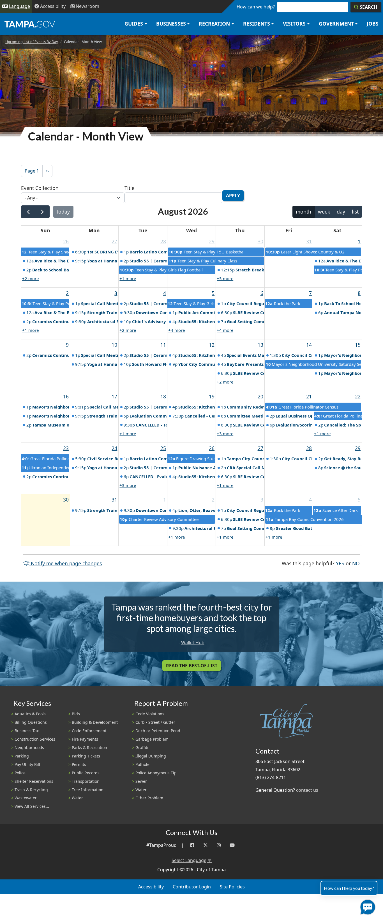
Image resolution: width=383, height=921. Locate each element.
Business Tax (27, 730)
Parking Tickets (86, 756)
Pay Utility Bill (27, 764)
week (324, 211)
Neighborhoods (29, 747)
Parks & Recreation (89, 747)
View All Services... (32, 806)
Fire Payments (85, 739)
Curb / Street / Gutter (155, 722)
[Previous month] (28, 211)
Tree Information (87, 789)
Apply (233, 195)
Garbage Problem (152, 739)
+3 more (225, 433)
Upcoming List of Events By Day (31, 41)
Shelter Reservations (34, 781)
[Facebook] (192, 845)
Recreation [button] (214, 23)
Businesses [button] (171, 23)
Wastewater (26, 797)
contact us (307, 790)
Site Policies (232, 887)
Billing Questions (31, 722)
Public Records (86, 772)
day (341, 211)
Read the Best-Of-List (191, 666)
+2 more (30, 278)
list (355, 211)
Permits (79, 764)
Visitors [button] (294, 23)
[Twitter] (205, 845)
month (303, 211)
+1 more (127, 278)
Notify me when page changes (65, 563)
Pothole (142, 764)
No (356, 563)
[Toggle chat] (366, 906)
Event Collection (40, 188)
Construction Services (35, 739)
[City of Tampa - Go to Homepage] (29, 23)
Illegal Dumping (150, 756)
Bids (76, 713)
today (63, 211)
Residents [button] (256, 23)
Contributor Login (192, 887)
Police (20, 772)
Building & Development (95, 722)
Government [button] (336, 23)
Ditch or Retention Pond (157, 730)
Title (129, 188)
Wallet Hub (192, 642)
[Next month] (42, 211)
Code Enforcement (89, 730)
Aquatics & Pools (30, 713)
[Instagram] (218, 845)
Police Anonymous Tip (156, 772)
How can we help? (256, 7)
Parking (22, 756)
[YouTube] (232, 845)
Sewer (141, 781)
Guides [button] (133, 23)
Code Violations (149, 713)
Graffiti (141, 747)
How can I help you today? (349, 888)
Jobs (373, 23)
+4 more (176, 330)
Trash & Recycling (31, 789)
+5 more (225, 278)
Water (77, 797)
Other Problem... (151, 797)
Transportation (86, 781)
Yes (340, 563)
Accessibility (151, 887)
